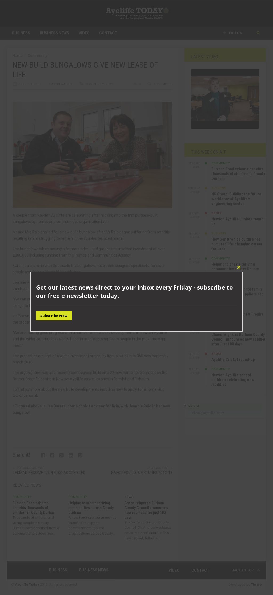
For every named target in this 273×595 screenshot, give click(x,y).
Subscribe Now (54, 315)
